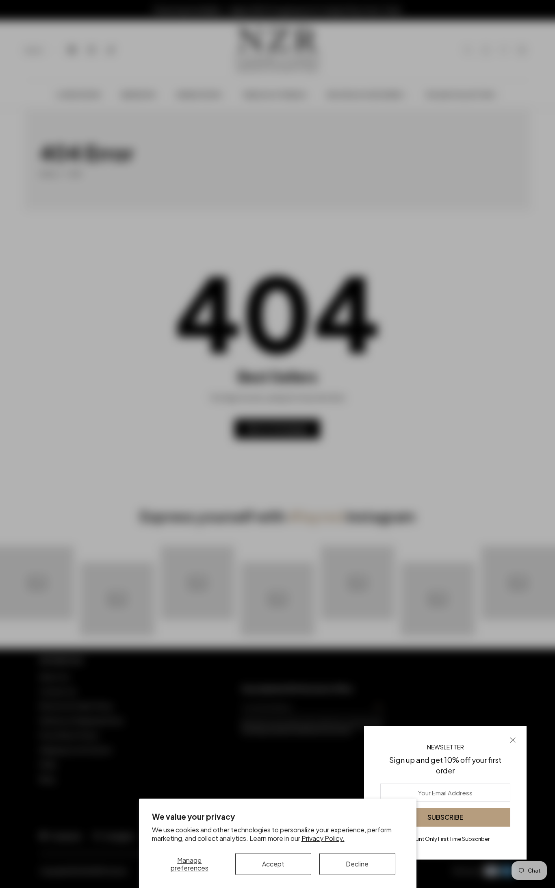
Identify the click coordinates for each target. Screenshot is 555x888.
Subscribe (445, 817)
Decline (357, 864)
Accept (273, 864)
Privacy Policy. (323, 838)
